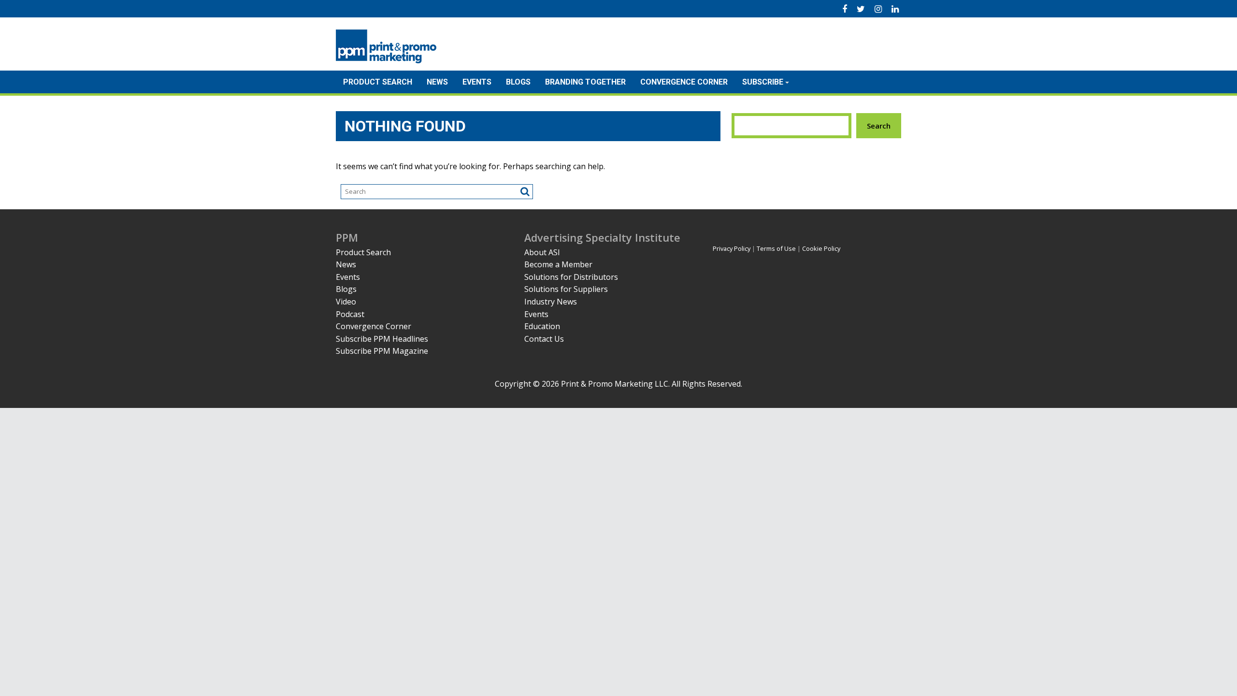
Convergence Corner (684, 82)
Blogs (518, 82)
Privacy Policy (731, 248)
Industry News (550, 301)
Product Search (377, 82)
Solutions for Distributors (571, 277)
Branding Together (585, 82)
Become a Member (558, 264)
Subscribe (762, 82)
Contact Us (544, 339)
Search (879, 125)
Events (476, 82)
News (437, 82)
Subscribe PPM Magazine (382, 351)
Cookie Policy (821, 248)
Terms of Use (776, 248)
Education (542, 326)
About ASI (542, 252)
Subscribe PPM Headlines (382, 339)
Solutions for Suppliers (566, 289)
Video (346, 301)
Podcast (350, 314)
